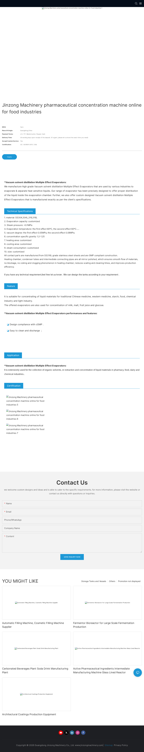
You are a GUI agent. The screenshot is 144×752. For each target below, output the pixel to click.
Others (112, 581)
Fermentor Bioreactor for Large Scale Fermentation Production (103, 625)
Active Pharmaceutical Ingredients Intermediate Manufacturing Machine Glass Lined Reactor (101, 670)
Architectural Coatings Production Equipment (29, 714)
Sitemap (108, 745)
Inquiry (9, 157)
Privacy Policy (121, 745)
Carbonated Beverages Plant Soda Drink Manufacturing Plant (35, 670)
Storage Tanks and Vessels (93, 581)
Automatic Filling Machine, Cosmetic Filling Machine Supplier (33, 625)
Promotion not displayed (129, 581)
